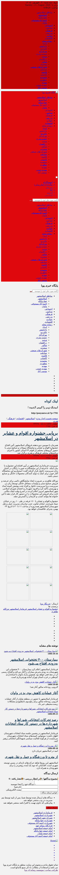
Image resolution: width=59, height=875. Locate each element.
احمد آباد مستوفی (39, 20)
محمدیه (43, 77)
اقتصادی (48, 38)
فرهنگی (48, 30)
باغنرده (44, 49)
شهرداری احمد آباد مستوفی (40, 823)
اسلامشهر (42, 15)
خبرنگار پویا (45, 604)
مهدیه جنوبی (41, 85)
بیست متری (41, 54)
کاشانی (43, 74)
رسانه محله (47, 41)
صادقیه (43, 69)
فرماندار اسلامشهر (18, 609)
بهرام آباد (43, 51)
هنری (55, 421)
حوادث (49, 36)
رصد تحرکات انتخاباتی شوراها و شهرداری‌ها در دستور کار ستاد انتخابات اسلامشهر (31, 723)
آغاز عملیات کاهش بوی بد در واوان (34, 693)
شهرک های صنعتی (38, 67)
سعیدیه (43, 64)
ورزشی (49, 33)
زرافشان (43, 59)
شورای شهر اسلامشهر (42, 818)
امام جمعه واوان (45, 833)
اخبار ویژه (40, 418)
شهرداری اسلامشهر (43, 815)
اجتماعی (48, 25)
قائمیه (44, 72)
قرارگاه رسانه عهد (44, 825)
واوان (44, 23)
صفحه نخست (51, 418)
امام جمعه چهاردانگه (43, 831)
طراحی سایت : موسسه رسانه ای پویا (41, 870)
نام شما (17, 787)
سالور (44, 62)
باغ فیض (43, 46)
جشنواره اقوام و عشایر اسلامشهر (42, 609)
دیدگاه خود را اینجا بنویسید (22, 784)
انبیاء (45, 43)
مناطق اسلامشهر (44, 12)
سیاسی (49, 28)
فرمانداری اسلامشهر (42, 812)
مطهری (43, 80)
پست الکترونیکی (13, 790)
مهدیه (44, 82)
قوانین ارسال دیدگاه (49, 793)
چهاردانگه (42, 17)
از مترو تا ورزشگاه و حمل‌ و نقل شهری (31, 757)
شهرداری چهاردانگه (43, 820)
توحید (44, 56)
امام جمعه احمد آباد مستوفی (39, 836)
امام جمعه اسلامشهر (42, 828)
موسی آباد (42, 87)
